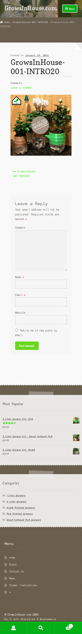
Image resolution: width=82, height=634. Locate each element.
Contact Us (16, 571)
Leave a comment (22, 87)
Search (41, 628)
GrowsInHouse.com (31, 8)
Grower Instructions (23, 585)
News (12, 578)
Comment (20, 227)
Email (20, 295)
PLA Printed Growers (20, 514)
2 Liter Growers (16, 502)
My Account (13, 628)
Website (20, 312)
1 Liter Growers (16, 496)
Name (19, 277)
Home (7, 22)
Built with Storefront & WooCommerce (30, 619)
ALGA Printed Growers (21, 508)
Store (13, 564)
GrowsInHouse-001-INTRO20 (30, 22)
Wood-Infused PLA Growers (24, 520)
